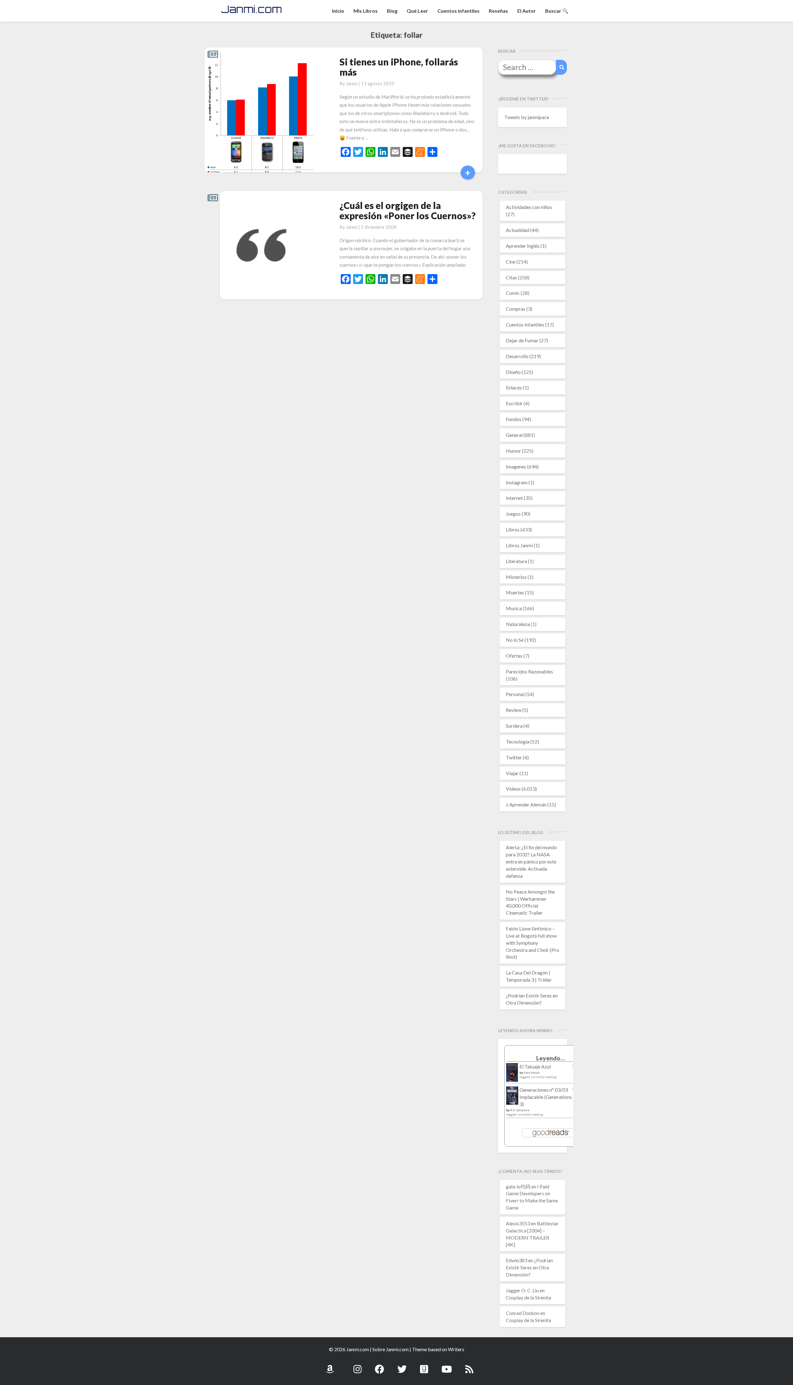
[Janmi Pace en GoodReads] (424, 1366)
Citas (511, 277)
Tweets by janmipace (526, 117)
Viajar (512, 773)
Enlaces (514, 387)
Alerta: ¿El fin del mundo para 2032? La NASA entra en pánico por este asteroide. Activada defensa (531, 861)
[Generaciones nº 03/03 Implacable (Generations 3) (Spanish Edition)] (512, 1097)
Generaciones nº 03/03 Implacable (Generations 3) (545, 1097)
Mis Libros (365, 11)
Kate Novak (532, 1072)
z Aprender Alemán (526, 804)
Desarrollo (517, 356)
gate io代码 (518, 1186)
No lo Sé (515, 640)
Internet (514, 498)
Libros (512, 529)
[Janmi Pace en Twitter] (402, 1366)
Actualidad (517, 230)
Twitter (514, 757)
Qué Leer (417, 11)
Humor (513, 451)
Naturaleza (518, 624)
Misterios (516, 577)
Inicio (338, 11)
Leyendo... (550, 1058)
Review (513, 710)
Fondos (513, 419)
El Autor (526, 11)
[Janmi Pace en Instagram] (357, 1366)
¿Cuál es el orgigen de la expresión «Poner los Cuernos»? (407, 210)
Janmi (351, 83)
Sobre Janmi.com (390, 1349)
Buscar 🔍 (556, 11)
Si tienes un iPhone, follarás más (399, 67)
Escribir (514, 403)
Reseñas (498, 11)
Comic (513, 293)
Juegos (513, 514)
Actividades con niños (529, 207)
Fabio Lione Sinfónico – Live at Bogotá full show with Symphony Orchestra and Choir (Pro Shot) (532, 943)
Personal (515, 694)
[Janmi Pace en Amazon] (329, 1366)
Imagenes (516, 466)
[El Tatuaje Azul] (512, 1075)
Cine (510, 261)
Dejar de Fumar (522, 340)
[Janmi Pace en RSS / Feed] (469, 1366)
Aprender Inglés (523, 246)
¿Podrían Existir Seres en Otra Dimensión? (529, 1267)
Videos (513, 789)
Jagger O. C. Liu (522, 1290)
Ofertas (514, 656)
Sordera (514, 726)
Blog (392, 11)
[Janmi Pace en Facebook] (379, 1366)
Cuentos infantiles (458, 11)
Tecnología (517, 741)
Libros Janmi (519, 545)
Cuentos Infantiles (525, 324)
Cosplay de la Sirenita (528, 1297)
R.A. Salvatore (519, 1110)
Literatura (516, 561)
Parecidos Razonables (529, 671)
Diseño (513, 372)
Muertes (515, 592)
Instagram (517, 482)
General (514, 435)
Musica (514, 608)
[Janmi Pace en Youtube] (446, 1366)
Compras (515, 309)
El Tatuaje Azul (535, 1066)
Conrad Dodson (522, 1313)
